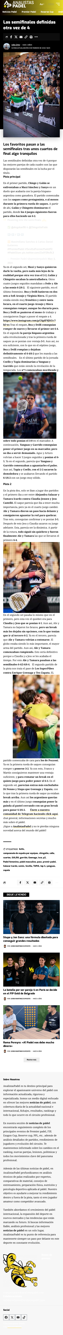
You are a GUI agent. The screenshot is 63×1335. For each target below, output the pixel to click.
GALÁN (15, 857)
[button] (41, 4)
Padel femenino (11, 861)
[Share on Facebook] (11, 36)
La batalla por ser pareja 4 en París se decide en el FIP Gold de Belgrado (30, 991)
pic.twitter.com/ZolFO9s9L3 (38, 252)
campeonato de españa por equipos (20, 853)
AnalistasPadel (22, 826)
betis (21, 849)
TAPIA (36, 866)
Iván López (15, 45)
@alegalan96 (18, 227)
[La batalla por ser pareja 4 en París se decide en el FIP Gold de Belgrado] (31, 970)
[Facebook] (6, 1317)
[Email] (21, 36)
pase (39, 861)
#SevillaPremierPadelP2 (38, 249)
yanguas (51, 866)
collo (52, 853)
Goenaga (32, 857)
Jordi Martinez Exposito (21, 946)
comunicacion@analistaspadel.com (23, 1292)
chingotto (43, 853)
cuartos (7, 857)
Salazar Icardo (10, 866)
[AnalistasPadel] (18, 4)
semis (21, 866)
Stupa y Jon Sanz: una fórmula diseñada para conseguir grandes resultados (30, 939)
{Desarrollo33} (14, 1326)
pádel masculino (28, 861)
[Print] (31, 36)
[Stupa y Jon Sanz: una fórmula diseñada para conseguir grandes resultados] (31, 917)
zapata (6, 870)
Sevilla (29, 866)
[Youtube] (18, 1317)
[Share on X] (16, 36)
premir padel (49, 861)
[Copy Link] (26, 36)
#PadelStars (14, 252)
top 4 (42, 866)
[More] (36, 36)
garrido (23, 857)
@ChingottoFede (38, 227)
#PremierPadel (15, 249)
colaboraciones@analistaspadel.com (24, 1300)
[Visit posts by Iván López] (6, 46)
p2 (44, 857)
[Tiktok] (24, 1317)
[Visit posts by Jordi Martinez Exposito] (4, 946)
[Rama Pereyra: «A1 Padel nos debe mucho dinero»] (31, 1022)
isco (40, 857)
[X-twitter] (12, 1317)
